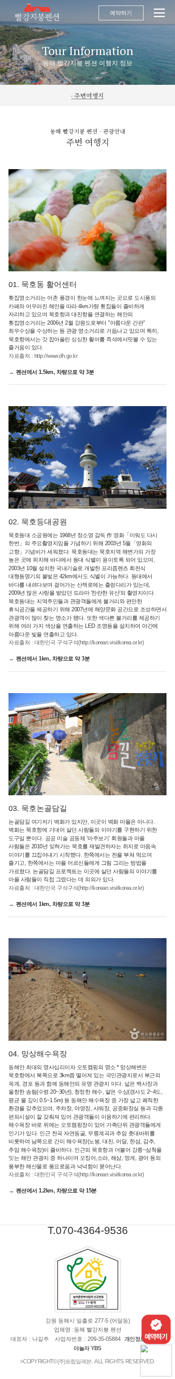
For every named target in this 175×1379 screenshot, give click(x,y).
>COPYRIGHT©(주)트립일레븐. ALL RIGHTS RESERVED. (87, 1361)
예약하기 (121, 13)
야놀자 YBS (87, 1348)
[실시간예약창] (156, 1328)
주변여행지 (89, 95)
